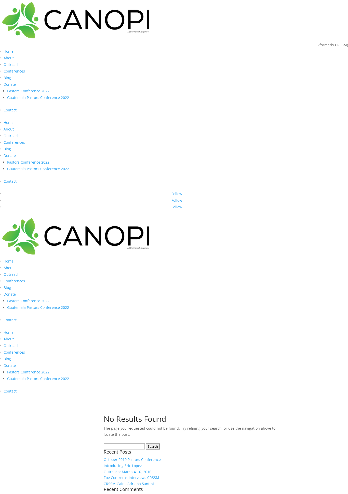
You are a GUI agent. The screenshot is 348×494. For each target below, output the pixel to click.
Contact (10, 110)
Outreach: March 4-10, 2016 (127, 471)
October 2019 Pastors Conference (132, 459)
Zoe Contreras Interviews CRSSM (131, 477)
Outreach (12, 64)
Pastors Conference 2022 (28, 91)
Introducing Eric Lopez (123, 465)
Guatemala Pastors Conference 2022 (38, 97)
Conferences (14, 71)
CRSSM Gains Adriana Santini (129, 483)
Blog (7, 77)
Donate (10, 84)
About (9, 57)
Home (9, 51)
